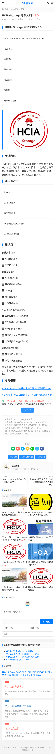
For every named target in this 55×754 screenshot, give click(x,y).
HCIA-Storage (27, 457)
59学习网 (27, 3)
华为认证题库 (10, 675)
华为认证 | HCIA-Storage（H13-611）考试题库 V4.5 (27, 394)
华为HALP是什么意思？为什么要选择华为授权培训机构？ (41, 482)
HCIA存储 (41, 457)
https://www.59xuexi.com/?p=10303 (30, 422)
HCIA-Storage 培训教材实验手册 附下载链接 (14, 480)
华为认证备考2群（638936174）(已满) (23, 654)
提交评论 (46, 621)
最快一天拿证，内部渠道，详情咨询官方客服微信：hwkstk (26, 404)
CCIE (24, 672)
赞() (37, 19)
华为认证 (5, 9)
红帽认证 (24, 675)
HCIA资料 (14, 9)
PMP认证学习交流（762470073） (21, 659)
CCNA (12, 672)
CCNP (18, 672)
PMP (18, 675)
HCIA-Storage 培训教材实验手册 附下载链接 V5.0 (26, 388)
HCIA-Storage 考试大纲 (20, 15)
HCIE (38, 672)
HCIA (29, 672)
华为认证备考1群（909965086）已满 (22, 657)
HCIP (34, 672)
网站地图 (41, 748)
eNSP (31, 675)
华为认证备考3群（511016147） (20, 651)
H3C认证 (38, 675)
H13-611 (13, 457)
